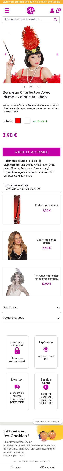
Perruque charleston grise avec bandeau (47, 277)
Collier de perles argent (46, 241)
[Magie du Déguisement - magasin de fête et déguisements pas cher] (31, 10)
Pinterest (38, 87)
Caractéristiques (13, 317)
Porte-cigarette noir (46, 205)
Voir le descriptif (10, 112)
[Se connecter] (52, 10)
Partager (24, 87)
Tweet (31, 87)
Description (10, 307)
